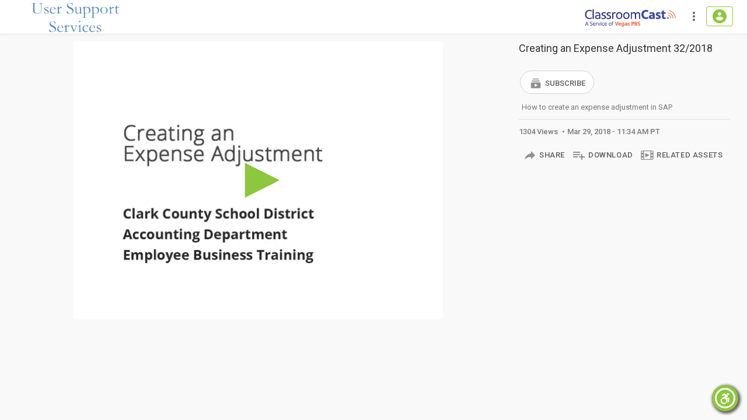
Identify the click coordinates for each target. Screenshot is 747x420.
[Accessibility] (725, 398)
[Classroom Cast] (630, 17)
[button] (557, 82)
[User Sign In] (719, 16)
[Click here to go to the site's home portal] (76, 17)
